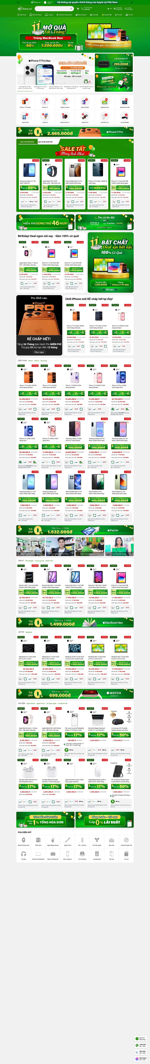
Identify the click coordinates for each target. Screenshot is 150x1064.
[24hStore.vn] (25, 8)
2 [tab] (50, 85)
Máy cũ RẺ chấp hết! (45, 142)
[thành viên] (45, 820)
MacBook (29, 632)
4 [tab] (58, 85)
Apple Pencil (41, 703)
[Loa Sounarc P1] (114, 63)
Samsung (44, 361)
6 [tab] (65, 85)
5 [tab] (61, 85)
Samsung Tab (39, 561)
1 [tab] (47, 85)
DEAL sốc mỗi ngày (27, 142)
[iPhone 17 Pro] (75, 132)
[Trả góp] (105, 820)
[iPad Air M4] (75, 530)
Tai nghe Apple (51, 703)
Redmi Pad (49, 561)
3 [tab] (54, 85)
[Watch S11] (75, 694)
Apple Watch (31, 703)
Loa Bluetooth (62, 703)
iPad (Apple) (29, 561)
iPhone (30, 361)
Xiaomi (36, 361)
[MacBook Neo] (75, 622)
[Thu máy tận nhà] (114, 82)
